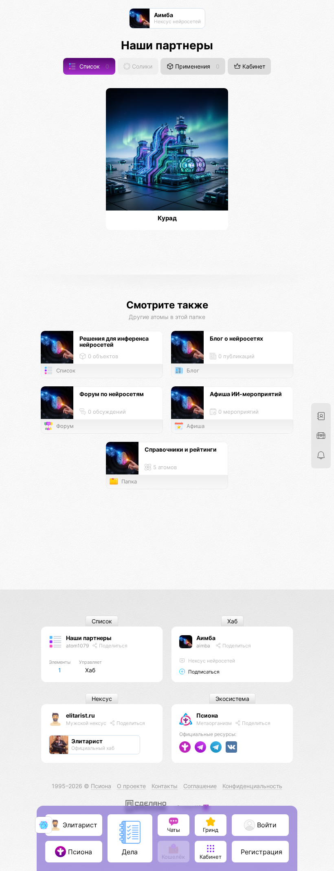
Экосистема (232, 698)
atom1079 (77, 646)
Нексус (102, 698)
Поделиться (112, 646)
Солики (141, 66)
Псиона (207, 715)
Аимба (205, 637)
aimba (203, 646)
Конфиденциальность (252, 785)
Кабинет (253, 66)
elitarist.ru (80, 715)
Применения (197, 66)
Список (93, 66)
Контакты (165, 785)
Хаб (232, 621)
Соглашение (200, 785)
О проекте (131, 785)
